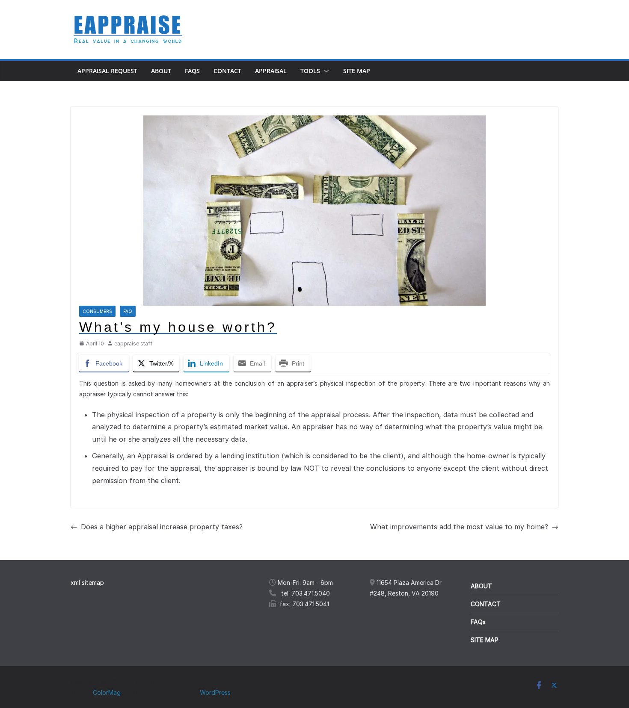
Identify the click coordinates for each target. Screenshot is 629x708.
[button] (324, 71)
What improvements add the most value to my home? (459, 526)
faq (127, 311)
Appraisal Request (107, 71)
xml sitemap (87, 582)
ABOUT (481, 586)
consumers (97, 311)
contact (227, 71)
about (161, 71)
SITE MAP (484, 639)
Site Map (356, 71)
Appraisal (271, 71)
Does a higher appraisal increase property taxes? (162, 526)
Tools (310, 71)
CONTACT (486, 604)
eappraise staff (133, 343)
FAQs (192, 71)
